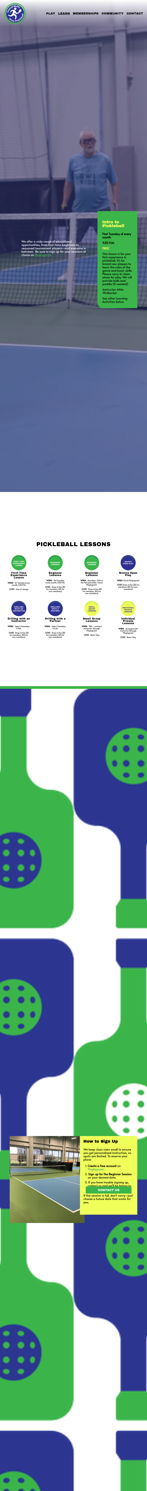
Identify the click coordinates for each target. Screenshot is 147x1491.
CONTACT (135, 13)
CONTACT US (108, 1190)
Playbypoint (42, 255)
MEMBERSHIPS (86, 13)
